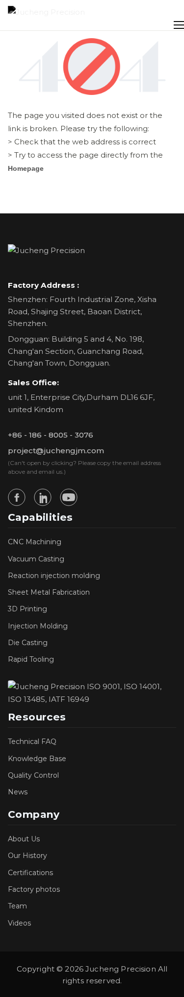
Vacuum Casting (36, 559)
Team (17, 906)
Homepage (26, 168)
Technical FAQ (32, 741)
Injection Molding (38, 626)
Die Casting (28, 642)
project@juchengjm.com (56, 450)
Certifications (30, 872)
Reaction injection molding (54, 575)
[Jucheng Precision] (46, 15)
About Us (24, 839)
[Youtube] (69, 497)
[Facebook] (17, 497)
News (17, 792)
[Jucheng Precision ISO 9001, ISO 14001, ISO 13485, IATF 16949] (92, 693)
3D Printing (27, 608)
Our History (27, 855)
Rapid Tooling (31, 659)
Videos (19, 923)
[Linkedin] (43, 497)
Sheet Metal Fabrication (49, 592)
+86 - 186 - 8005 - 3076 (50, 435)
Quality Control (33, 775)
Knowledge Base (37, 758)
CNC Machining (34, 541)
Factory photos (34, 889)
